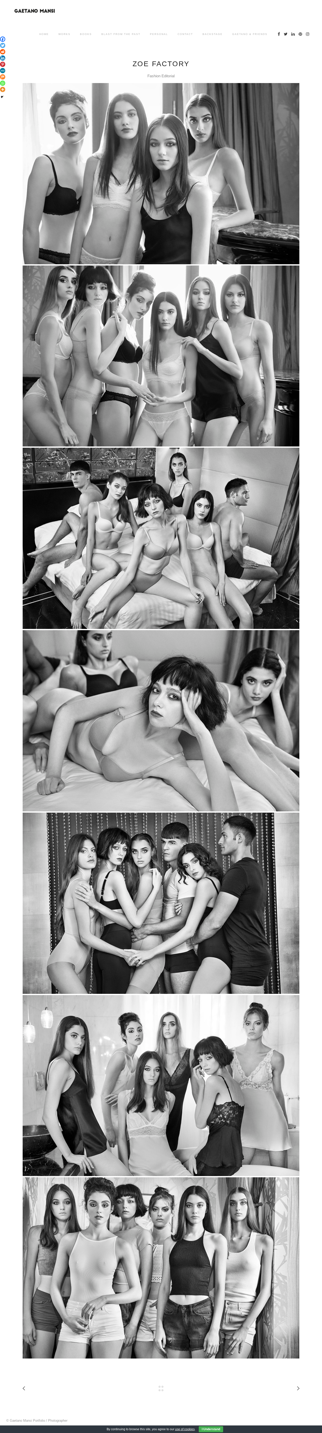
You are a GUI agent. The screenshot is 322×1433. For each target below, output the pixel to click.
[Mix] (2, 77)
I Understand (211, 1429)
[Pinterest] (2, 64)
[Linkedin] (2, 58)
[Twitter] (2, 45)
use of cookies (185, 1429)
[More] (2, 89)
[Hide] (2, 97)
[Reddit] (2, 51)
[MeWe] (2, 70)
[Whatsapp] (2, 83)
